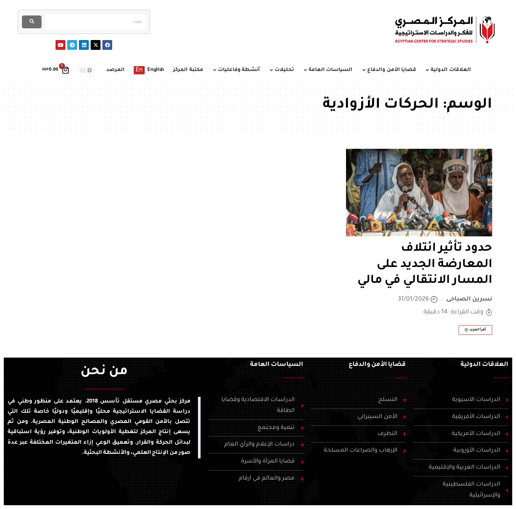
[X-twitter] (95, 45)
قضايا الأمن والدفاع (377, 364)
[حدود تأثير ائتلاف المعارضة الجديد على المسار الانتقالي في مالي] (419, 192)
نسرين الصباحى (469, 299)
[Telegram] (72, 45)
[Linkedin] (84, 45)
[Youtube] (60, 45)
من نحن (104, 372)
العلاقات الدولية (484, 364)
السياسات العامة (276, 364)
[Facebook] (107, 45)
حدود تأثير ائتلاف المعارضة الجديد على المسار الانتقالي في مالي (424, 264)
